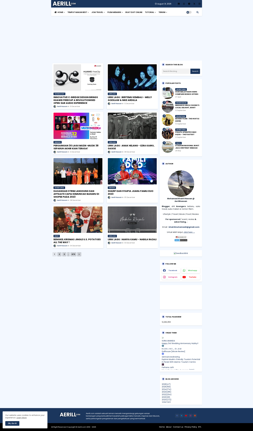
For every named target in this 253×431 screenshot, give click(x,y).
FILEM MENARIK (114, 12)
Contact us (178, 427)
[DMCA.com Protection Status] (181, 241)
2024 (166, 389)
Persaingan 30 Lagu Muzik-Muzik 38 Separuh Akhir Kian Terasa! (75, 147)
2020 (166, 399)
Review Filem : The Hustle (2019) (187, 120)
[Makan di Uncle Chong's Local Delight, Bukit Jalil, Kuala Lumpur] (168, 107)
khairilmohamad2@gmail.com (184, 227)
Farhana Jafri (168, 367)
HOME (60, 12)
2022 (167, 394)
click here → (189, 232)
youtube (192, 277)
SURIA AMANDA (168, 340)
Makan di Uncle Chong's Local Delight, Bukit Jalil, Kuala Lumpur (187, 107)
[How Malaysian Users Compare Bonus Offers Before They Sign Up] (168, 93)
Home (162, 427)
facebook (173, 270)
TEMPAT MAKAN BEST (77, 12)
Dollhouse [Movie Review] (173, 351)
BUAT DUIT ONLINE (133, 12)
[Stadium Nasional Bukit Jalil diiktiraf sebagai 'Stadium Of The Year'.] (168, 147)
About (169, 427)
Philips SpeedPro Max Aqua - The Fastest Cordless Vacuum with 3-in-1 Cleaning (186, 136)
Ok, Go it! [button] (12, 423)
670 (73, 254)
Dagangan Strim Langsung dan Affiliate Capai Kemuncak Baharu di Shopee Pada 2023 (76, 194)
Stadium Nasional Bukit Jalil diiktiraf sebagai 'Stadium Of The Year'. (187, 148)
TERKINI (162, 12)
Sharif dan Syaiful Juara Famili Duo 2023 (130, 192)
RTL (199, 427)
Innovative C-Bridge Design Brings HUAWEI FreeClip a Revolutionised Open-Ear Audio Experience (75, 100)
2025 (166, 386)
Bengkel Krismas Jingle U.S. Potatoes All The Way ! (77, 241)
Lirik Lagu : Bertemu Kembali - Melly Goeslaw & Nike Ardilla (130, 99)
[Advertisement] (126, 36)
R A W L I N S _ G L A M (171, 348)
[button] (197, 12)
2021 (166, 397)
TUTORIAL (149, 12)
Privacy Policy (191, 427)
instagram (172, 277)
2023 (166, 392)
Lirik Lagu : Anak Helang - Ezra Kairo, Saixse (131, 147)
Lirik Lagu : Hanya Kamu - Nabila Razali (132, 239)
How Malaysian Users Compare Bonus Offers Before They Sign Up (186, 94)
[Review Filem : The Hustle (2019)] (168, 120)
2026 (166, 384)
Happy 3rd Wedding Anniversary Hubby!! (180, 343)
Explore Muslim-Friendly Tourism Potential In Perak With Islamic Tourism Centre (181, 360)
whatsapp (192, 270)
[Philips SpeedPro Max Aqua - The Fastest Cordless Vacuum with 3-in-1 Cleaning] (168, 133)
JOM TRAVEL (97, 12)
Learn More (21, 417)
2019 (166, 402)
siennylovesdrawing (171, 356)
